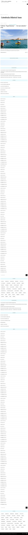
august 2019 (2, 255)
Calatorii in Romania (4, 318)
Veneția (6, 296)
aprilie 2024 (2, 383)
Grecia (21, 517)
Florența (6, 517)
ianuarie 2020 (3, 478)
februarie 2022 (3, 199)
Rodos (13, 292)
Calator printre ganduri (5, 84)
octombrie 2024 (3, 372)
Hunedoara (3, 519)
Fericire (2, 517)
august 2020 (3, 465)
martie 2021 (2, 452)
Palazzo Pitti (3, 523)
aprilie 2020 (2, 240)
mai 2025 (2, 359)
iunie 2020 (2, 236)
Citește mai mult (3, 52)
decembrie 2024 (3, 368)
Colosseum (8, 515)
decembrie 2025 (3, 346)
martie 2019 (2, 264)
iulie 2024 (2, 145)
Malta (21, 519)
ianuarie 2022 (3, 201)
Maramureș (3, 521)
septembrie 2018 (3, 504)
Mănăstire (20, 521)
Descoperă (2, 322)
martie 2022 (2, 197)
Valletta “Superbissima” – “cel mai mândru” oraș (13, 27)
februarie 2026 (3, 342)
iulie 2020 (2, 234)
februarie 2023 (3, 409)
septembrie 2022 (3, 186)
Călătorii (18, 515)
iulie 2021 (2, 212)
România (20, 292)
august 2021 (2, 210)
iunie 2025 (2, 357)
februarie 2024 (3, 154)
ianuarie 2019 (3, 268)
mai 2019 (2, 493)
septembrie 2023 (3, 396)
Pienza (21, 523)
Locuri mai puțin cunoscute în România (6, 302)
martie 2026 (2, 340)
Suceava (13, 294)
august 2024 (3, 143)
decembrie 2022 (3, 413)
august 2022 (3, 188)
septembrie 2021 (3, 208)
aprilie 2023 (2, 173)
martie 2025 (2, 130)
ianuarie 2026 (3, 344)
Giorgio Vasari (16, 517)
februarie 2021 (3, 221)
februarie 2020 (3, 476)
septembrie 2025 (3, 119)
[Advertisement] (14, 9)
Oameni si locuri (3, 324)
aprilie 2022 (2, 195)
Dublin (23, 515)
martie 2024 (2, 385)
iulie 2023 (2, 167)
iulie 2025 (2, 355)
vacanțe (2, 296)
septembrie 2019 (3, 253)
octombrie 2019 (3, 251)
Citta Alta (21, 281)
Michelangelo (8, 521)
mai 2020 (2, 238)
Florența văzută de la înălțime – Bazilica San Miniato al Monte (9, 75)
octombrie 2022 (3, 184)
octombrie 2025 (3, 117)
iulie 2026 (2, 100)
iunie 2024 (2, 147)
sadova (24, 292)
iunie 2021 (2, 214)
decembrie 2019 (3, 480)
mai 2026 (2, 104)
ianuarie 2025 (3, 134)
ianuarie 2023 (3, 411)
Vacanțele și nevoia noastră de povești (6, 306)
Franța (11, 517)
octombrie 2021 (3, 439)
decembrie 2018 (3, 502)
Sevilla (2, 294)
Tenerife (18, 294)
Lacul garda (12, 519)
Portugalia (3, 292)
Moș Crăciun (15, 521)
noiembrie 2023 (3, 160)
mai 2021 (2, 448)
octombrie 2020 (3, 461)
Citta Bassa (3, 515)
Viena (10, 296)
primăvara (8, 292)
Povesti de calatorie (4, 93)
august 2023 (2, 398)
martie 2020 (2, 474)
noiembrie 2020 (3, 227)
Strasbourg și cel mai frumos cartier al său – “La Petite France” (9, 77)
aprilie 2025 (2, 128)
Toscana (22, 294)
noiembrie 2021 (3, 437)
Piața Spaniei (17, 523)
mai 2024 (2, 381)
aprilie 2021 (2, 450)
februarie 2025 (3, 132)
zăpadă (14, 296)
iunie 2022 (2, 424)
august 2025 (2, 353)
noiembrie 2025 (3, 115)
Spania (9, 294)
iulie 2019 (2, 489)
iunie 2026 (2, 102)
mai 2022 (2, 426)
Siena (6, 294)
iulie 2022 (2, 422)
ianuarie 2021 (3, 223)
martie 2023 (2, 407)
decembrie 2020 (3, 225)
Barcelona (12, 281)
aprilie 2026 (2, 106)
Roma (16, 292)
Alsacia (2, 281)
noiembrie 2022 (3, 182)
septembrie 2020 (3, 463)
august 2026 (3, 331)
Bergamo (16, 281)
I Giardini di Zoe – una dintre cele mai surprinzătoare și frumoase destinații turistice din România (14, 71)
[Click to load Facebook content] (14, 62)
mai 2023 (2, 171)
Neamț (24, 521)
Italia (7, 519)
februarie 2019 (3, 266)
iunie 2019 (2, 491)
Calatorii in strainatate (12, 24)
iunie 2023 (2, 169)
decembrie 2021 (3, 435)
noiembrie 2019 (3, 249)
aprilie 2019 (2, 262)
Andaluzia (7, 281)
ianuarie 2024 (3, 156)
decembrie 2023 (3, 158)
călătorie (13, 515)
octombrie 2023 (3, 394)
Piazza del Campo (10, 523)
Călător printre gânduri (6, 1)
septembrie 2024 (3, 141)
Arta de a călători (4, 82)
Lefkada (17, 519)
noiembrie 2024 (3, 370)
